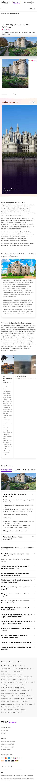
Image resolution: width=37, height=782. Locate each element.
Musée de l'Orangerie (7, 682)
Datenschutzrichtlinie (7, 744)
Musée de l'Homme (6, 687)
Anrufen (5, 730)
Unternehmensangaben (8, 741)
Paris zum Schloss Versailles (9, 693)
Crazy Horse (15, 701)
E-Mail (5, 733)
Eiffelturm (20, 666)
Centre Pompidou (6, 677)
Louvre (15, 668)
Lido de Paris (28, 698)
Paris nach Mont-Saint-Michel (10, 690)
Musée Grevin (29, 682)
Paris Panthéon (17, 674)
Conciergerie (5, 685)
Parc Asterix (17, 677)
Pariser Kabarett (6, 674)
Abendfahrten (16, 696)
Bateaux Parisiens (27, 696)
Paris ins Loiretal (25, 690)
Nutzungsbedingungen (7, 747)
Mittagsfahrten (5, 696)
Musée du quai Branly (17, 685)
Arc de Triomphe (6, 668)
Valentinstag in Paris (7, 709)
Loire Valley (4, 94)
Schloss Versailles (28, 677)
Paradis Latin (24, 701)
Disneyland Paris (6, 671)
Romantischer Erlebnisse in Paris (10, 712)
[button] (2, 365)
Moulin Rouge (5, 701)
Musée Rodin (19, 682)
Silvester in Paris (20, 709)
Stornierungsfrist (6, 749)
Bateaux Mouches (6, 698)
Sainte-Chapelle (18, 671)
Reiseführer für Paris (15, 707)
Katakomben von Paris (25, 668)
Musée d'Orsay (22, 679)
